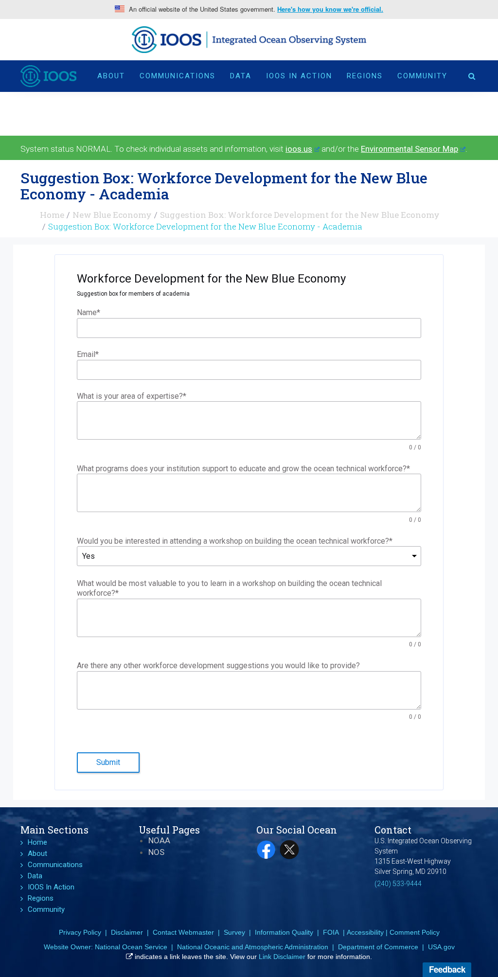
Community (422, 75)
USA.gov (441, 947)
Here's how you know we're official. (330, 9)
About (111, 75)
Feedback (447, 969)
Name (88, 312)
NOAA (159, 840)
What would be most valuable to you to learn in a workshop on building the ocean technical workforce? (229, 588)
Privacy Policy (80, 932)
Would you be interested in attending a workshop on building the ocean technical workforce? (234, 541)
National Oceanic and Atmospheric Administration (252, 947)
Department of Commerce (378, 947)
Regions (365, 75)
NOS (156, 852)
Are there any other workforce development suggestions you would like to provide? (218, 665)
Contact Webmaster (183, 932)
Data (240, 75)
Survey (234, 932)
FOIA (331, 932)
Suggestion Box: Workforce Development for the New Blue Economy (300, 214)
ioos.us (298, 149)
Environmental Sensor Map (409, 149)
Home (52, 214)
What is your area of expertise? (131, 396)
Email (88, 354)
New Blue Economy (112, 214)
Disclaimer (127, 932)
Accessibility (365, 932)
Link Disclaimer (282, 956)
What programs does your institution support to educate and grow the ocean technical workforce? (243, 468)
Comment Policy (415, 932)
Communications (177, 75)
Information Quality (284, 932)
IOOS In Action (299, 75)
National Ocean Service (131, 947)
